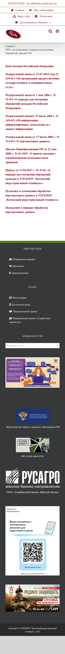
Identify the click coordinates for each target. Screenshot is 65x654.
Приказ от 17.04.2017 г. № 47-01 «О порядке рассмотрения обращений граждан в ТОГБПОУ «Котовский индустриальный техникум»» (27, 176)
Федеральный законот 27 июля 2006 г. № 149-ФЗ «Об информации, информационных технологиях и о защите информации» (32, 122)
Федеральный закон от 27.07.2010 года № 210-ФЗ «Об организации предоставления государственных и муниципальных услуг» (32, 80)
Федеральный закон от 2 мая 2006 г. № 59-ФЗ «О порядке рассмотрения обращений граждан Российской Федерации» (30, 101)
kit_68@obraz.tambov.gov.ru (42, 3)
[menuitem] (17, 10)
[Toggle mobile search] (50, 31)
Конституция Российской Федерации (29, 66)
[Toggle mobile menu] (58, 31)
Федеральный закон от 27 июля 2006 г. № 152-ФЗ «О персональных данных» (32, 139)
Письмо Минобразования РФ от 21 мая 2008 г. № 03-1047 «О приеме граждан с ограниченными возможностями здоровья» (31, 155)
